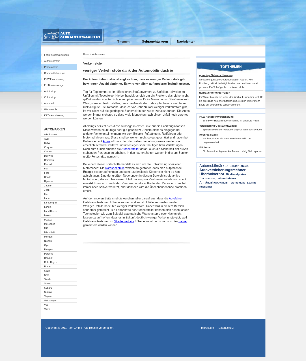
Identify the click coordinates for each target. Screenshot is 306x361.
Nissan (48, 241)
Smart (47, 283)
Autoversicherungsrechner (222, 170)
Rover (47, 266)
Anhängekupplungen (214, 182)
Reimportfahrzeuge (54, 73)
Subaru (48, 287)
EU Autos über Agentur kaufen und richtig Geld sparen (232, 151)
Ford (46, 172)
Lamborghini (50, 202)
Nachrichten (186, 41)
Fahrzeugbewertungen (56, 55)
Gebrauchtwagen (155, 41)
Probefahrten (51, 67)
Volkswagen (50, 300)
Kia (45, 194)
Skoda (47, 279)
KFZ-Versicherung (54, 115)
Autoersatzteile (52, 61)
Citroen (48, 151)
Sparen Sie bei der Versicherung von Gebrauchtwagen (232, 129)
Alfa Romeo (50, 134)
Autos (106, 141)
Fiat (46, 168)
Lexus (47, 215)
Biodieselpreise (236, 174)
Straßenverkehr (124, 221)
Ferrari (48, 164)
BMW (47, 143)
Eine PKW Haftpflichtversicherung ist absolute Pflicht (231, 120)
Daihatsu (49, 160)
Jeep (47, 189)
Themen (123, 41)
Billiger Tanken (239, 166)
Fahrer (183, 221)
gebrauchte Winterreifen (214, 92)
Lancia (47, 206)
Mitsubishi (49, 232)
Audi (46, 138)
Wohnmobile (50, 109)
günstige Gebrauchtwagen (216, 75)
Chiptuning (50, 97)
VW (46, 304)
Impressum (207, 327)
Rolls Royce (50, 262)
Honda (47, 177)
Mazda (48, 219)
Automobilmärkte (213, 166)
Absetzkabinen (227, 178)
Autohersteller (130, 149)
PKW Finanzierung (54, 79)
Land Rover (50, 211)
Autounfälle (238, 182)
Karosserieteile (115, 168)
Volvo (47, 309)
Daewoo (48, 155)
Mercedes (49, 224)
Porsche (48, 253)
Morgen (48, 236)
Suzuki (48, 292)
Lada (47, 198)
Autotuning (50, 91)
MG (46, 228)
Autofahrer (175, 198)
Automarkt (49, 103)
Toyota (48, 296)
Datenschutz (226, 327)
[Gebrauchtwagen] (73, 42)
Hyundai (48, 181)
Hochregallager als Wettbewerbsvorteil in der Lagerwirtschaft (227, 140)
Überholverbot (211, 174)
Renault (48, 258)
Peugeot (48, 249)
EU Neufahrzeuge (54, 85)
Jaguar (48, 185)
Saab (47, 270)
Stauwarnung (207, 178)
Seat (46, 275)
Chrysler (49, 147)
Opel (46, 245)
